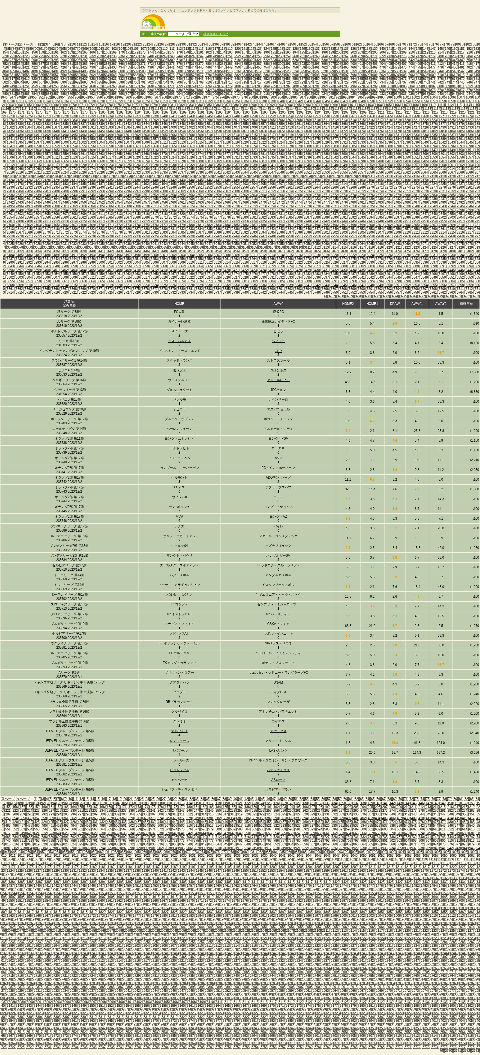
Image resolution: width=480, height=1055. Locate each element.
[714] (237, 82)
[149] (447, 49)
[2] (42, 44)
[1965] (10, 169)
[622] (48, 79)
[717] (258, 82)
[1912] (10, 165)
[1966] (19, 169)
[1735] (325, 150)
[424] (48, 67)
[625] (70, 79)
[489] (41, 71)
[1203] (309, 112)
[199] (331, 52)
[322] (266, 60)
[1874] (145, 161)
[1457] (208, 131)
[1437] (28, 131)
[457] (288, 67)
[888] (63, 94)
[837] (172, 90)
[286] (5, 60)
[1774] (199, 154)
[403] (374, 64)
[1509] (199, 135)
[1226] (37, 116)
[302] (121, 60)
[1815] (91, 157)
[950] (34, 97)
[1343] (136, 124)
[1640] (424, 142)
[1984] (181, 169)
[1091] (261, 105)
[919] (288, 94)
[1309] (307, 120)
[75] (430, 44)
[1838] (298, 157)
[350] (469, 60)
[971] (186, 97)
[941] (447, 94)
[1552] (109, 139)
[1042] (298, 101)
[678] (454, 79)
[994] (352, 97)
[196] (309, 52)
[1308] (298, 120)
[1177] (75, 112)
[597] (346, 75)
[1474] (361, 131)
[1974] (91, 169)
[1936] (226, 165)
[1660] (127, 146)
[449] (230, 67)
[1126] (94, 109)
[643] (200, 79)
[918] (280, 94)
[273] (389, 56)
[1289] (127, 120)
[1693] (424, 146)
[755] (56, 86)
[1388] (64, 127)
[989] (316, 97)
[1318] (388, 120)
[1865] (64, 161)
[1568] (253, 139)
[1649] (28, 146)
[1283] (73, 120)
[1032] (208, 101)
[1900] (379, 161)
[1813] (73, 157)
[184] (222, 52)
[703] (157, 82)
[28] (172, 44)
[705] (172, 82)
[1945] (307, 165)
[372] (150, 64)
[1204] (318, 112)
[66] (381, 44)
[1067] (45, 105)
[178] (179, 52)
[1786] (307, 154)
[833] (142, 90)
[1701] (19, 150)
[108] (150, 49)
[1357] (262, 124)
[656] (295, 79)
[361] (70, 64)
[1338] (91, 124)
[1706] (64, 150)
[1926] (136, 165)
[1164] (436, 109)
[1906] (433, 161)
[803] (404, 86)
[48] (282, 44)
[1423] (379, 127)
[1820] (136, 157)
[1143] (247, 109)
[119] (230, 49)
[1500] (118, 135)
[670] (396, 79)
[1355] (244, 124)
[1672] (235, 146)
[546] (454, 71)
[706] (179, 82)
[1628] (316, 142)
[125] (273, 49)
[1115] (475, 105)
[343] (418, 60)
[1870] (109, 161)
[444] (193, 67)
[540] (411, 71)
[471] (389, 67)
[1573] (298, 139)
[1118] (23, 109)
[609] (432, 75)
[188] (251, 52)
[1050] (370, 101)
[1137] (193, 109)
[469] (374, 67)
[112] (179, 49)
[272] (382, 56)
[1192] (210, 112)
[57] (331, 44)
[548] (469, 71)
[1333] (46, 124)
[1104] (378, 105)
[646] (222, 79)
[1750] (460, 150)
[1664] (163, 146)
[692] (77, 82)
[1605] (109, 142)
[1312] (334, 120)
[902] (164, 94)
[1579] (352, 139)
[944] (469, 94)
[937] (418, 94)
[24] (150, 44)
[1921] (91, 165)
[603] (389, 75)
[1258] (325, 116)
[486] (19, 71)
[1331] (28, 124)
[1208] (354, 112)
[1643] (451, 142)
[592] (309, 75)
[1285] (91, 120)
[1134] (166, 109)
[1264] (379, 116)
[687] (41, 82)
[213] (432, 52)
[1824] (172, 157)
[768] (150, 86)
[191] (273, 52)
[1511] (217, 135)
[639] (172, 79)
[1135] (175, 109)
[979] (244, 97)
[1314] (352, 120)
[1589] (442, 139)
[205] (374, 52)
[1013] (37, 101)
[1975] (100, 169)
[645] (215, 79)
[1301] (235, 120)
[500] (121, 71)
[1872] (127, 161)
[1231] (82, 116)
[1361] (298, 124)
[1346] (163, 124)
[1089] (243, 105)
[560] (77, 75)
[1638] (406, 142)
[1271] (442, 116)
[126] (280, 49)
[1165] (445, 109)
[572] (164, 75)
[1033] (217, 101)
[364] (92, 64)
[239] (142, 56)
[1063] (9, 105)
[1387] (55, 127)
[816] (19, 90)
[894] (106, 94)
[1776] (217, 154)
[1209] (363, 112)
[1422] (370, 127)
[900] (150, 94)
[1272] (451, 116)
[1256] (307, 116)
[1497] (91, 135)
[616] (5, 79)
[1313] (343, 120)
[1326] (460, 120)
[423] (41, 67)
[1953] (379, 165)
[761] (99, 86)
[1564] (217, 139)
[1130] (130, 109)
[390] (280, 64)
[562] (92, 75)
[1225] (28, 116)
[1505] (163, 135)
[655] (288, 79)
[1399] (163, 127)
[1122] (58, 109)
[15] (100, 44)
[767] (142, 86)
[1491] (37, 135)
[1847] (379, 157)
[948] (19, 97)
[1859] (10, 161)
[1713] (127, 150)
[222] (19, 56)
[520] (266, 71)
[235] (114, 56)
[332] (338, 60)
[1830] (226, 157)
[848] (251, 90)
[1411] (271, 127)
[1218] (444, 112)
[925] (331, 94)
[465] (346, 67)
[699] (128, 82)
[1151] (319, 109)
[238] (135, 56)
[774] (193, 86)
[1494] (64, 135)
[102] (106, 49)
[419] (12, 67)
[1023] (127, 101)
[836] (164, 90)
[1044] (316, 101)
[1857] (469, 157)
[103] (114, 49)
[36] (216, 44)
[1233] (100, 116)
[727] (331, 82)
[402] (367, 64)
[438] (150, 67)
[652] (266, 79)
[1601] (73, 142)
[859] (331, 90)
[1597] (37, 142)
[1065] (27, 105)
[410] (425, 64)
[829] (114, 90)
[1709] (91, 150)
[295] (70, 60)
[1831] (235, 157)
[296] (77, 60)
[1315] (361, 120)
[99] (86, 49)
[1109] (423, 105)
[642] (193, 79)
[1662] (145, 146)
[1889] (280, 161)
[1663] (154, 146)
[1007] (460, 97)
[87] (20, 49)
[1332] (37, 124)
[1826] (190, 157)
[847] (244, 90)
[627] (84, 79)
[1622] (262, 142)
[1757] (46, 154)
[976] (222, 97)
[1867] (82, 161)
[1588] (433, 139)
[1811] (55, 157)
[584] (251, 75)
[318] (237, 60)
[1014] (46, 101)
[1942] (280, 165)
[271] (374, 56)
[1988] (217, 169)
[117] (215, 49)
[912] (237, 94)
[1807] (19, 157)
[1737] (343, 150)
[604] (396, 75)
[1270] (433, 116)
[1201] (291, 112)
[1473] (352, 131)
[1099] (333, 105)
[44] (260, 44)
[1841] (325, 157)
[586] (266, 75)
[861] (346, 90)
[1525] (343, 135)
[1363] (316, 124)
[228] (63, 56)
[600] (367, 75)
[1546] (55, 139)
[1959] (433, 165)
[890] (77, 94)
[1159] (391, 109)
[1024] (136, 101)
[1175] (57, 112)
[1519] (289, 135)
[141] (389, 49)
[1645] (469, 142)
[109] (157, 49)
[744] (454, 82)
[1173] (39, 112)
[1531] (397, 135)
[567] (128, 75)
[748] (5, 86)
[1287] (109, 120)
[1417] (325, 127)
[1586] (415, 139)
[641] (186, 79)
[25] (155, 44)
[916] (266, 94)
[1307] (289, 120)
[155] (12, 52)
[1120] (40, 109)
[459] (302, 67)
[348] (454, 60)
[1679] (298, 146)
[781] (244, 86)
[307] (157, 60)
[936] (411, 94)
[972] (193, 97)
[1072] (90, 105)
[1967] (28, 169)
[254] (251, 56)
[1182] (120, 112)
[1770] (163, 154)
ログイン (224, 10)
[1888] (271, 161)
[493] (70, 71)
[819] (41, 90)
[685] (26, 82)
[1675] (262, 146)
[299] (99, 60)
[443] (186, 67)
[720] (280, 82)
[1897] (352, 161)
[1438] (37, 131)
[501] (128, 71)
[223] (26, 56)
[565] (114, 75)
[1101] (351, 105)
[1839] (307, 157)
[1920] (82, 165)
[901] (157, 94)
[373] (157, 64)
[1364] (325, 124)
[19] (122, 44)
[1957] (415, 165)
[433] (114, 67)
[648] (237, 79)
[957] (84, 97)
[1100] (342, 105)
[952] (48, 97)
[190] (266, 52)
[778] (222, 86)
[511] (200, 71)
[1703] (37, 150)
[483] (476, 67)
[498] (106, 71)
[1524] (334, 135)
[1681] (316, 146)
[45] (265, 44)
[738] (411, 82)
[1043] (307, 101)
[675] (432, 79)
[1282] (64, 120)
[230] (77, 56)
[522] (280, 71)
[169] (114, 52)
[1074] (108, 105)
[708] (193, 82)
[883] (26, 94)
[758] (77, 86)
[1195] (237, 112)
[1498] (100, 135)
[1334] (55, 124)
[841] (200, 90)
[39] (232, 44)
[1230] (73, 116)
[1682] (325, 146)
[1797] (406, 154)
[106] (136, 49)
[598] (353, 75)
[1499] (109, 135)
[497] (99, 71)
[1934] (208, 165)
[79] (452, 44)
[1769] (154, 154)
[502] (135, 71)
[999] (389, 97)
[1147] (283, 109)
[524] (295, 71)
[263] (316, 56)
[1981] (154, 169)
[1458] (217, 131)
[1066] (36, 105)
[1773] (190, 154)
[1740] (370, 150)
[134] (338, 49)
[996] (367, 97)
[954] (62, 97)
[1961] (451, 165)
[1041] (289, 101)
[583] (244, 75)
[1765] (118, 154)
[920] (295, 94)
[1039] (271, 101)
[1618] (226, 142)
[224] (34, 56)
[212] (425, 52)
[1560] (181, 139)
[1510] (208, 135)
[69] (397, 44)
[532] (353, 71)
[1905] (424, 161)
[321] (258, 60)
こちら (270, 10)
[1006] (451, 97)
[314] (208, 60)
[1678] (289, 146)
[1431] (451, 127)
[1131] (139, 109)
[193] (288, 52)
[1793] (370, 154)
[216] (454, 52)
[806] (425, 86)
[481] (462, 67)
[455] (273, 67)
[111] (172, 49)
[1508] (190, 135)
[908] (208, 94)
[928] (353, 94)
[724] (309, 82)
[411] (432, 64)
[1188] (174, 112)
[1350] (199, 124)
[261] (302, 56)
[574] (179, 75)
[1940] (262, 165)
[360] (63, 64)
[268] (353, 56)
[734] (382, 82)
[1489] (19, 135)
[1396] (136, 127)
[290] (34, 60)
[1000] (397, 97)
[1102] (360, 105)
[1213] (399, 112)
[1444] (91, 131)
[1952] (370, 165)
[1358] (271, 124)
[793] (331, 86)
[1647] (10, 146)
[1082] (180, 105)
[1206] (336, 112)
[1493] (55, 135)
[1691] (406, 146)
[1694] (433, 146)
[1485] (460, 131)
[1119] (32, 109)
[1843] (343, 157)
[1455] (190, 131)
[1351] (208, 124)
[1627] (307, 142)
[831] (128, 90)
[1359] (280, 124)
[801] (389, 86)
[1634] (370, 142)
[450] (237, 67)
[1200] (282, 112)
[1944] (298, 165)
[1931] (181, 165)
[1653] (64, 146)
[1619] (235, 142)
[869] (404, 90)
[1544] (37, 139)
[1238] (145, 116)
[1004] (433, 97)
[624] (63, 79)
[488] (34, 71)
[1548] (73, 139)
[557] (56, 75)
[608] (425, 75)
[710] (208, 82)
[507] (172, 71)
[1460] (235, 131)
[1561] (190, 139)
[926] (338, 94)
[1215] (417, 112)
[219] (476, 52)
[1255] (298, 116)
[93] (53, 49)
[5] (53, 44)
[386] (251, 64)
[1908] (451, 161)
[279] (432, 56)
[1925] (127, 165)
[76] (436, 44)
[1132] (148, 109)
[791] (316, 86)
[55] (320, 44)
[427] (70, 67)
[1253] (280, 116)
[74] (425, 44)
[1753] (10, 154)
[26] (161, 44)
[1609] (145, 142)
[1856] (460, 157)
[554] (34, 75)
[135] (346, 49)
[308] (164, 60)
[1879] (190, 161)
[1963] (469, 165)
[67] (386, 44)
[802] (396, 86)
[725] (316, 82)
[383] (230, 64)
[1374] (415, 124)
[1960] (442, 165)
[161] (56, 52)
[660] (324, 79)
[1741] (379, 150)
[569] (142, 75)
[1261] (352, 116)
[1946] (316, 165)
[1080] (162, 105)
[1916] (46, 165)
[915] (258, 94)
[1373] (406, 124)
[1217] (435, 112)
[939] (432, 94)
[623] (56, 79)
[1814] (82, 157)
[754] (48, 86)
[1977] (118, 169)
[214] (440, 52)
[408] (411, 64)
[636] (150, 79)
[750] (19, 86)
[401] (360, 64)
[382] (222, 64)
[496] (92, 71)
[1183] (129, 112)
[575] (186, 75)
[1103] (369, 105)
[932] (382, 94)
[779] (230, 86)
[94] (58, 49)
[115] (200, 49)
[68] (392, 44)
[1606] (118, 142)
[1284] (82, 120)
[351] (476, 60)
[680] (469, 79)
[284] (469, 56)
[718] (266, 82)
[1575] (316, 139)
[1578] (343, 139)
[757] (70, 86)
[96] (69, 49)
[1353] (226, 124)
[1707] (73, 150)
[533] (360, 71)
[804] (411, 86)
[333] (346, 60)
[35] (210, 44)
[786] (280, 86)
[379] (200, 64)
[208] (396, 52)
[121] (244, 49)
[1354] (235, 124)
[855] (302, 90)
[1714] (136, 150)
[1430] (442, 127)
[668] (382, 79)
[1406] (226, 127)
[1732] (298, 150)
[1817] (109, 157)
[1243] (190, 116)
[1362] (307, 124)
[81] (463, 44)
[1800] (433, 154)
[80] (458, 44)
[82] (469, 44)
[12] (84, 44)
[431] (99, 67)
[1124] (76, 109)
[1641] (433, 142)
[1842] (334, 157)
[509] (186, 71)
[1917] (55, 165)
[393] (302, 64)
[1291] (145, 120)
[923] (316, 94)
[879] (476, 90)
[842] (208, 90)
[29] (177, 44)
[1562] (199, 139)
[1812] (64, 157)
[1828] (208, 157)
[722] (295, 82)
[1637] (397, 142)
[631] (114, 79)
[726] (324, 82)
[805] (418, 86)
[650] (251, 79)
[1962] (460, 165)
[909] (215, 94)
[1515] (253, 135)
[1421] (361, 127)
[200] (338, 52)
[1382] (10, 127)
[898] (135, 94)
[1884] (235, 161)
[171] (128, 52)
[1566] (235, 139)
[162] (63, 52)
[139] (374, 49)
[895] (114, 94)
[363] (84, 64)
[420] (19, 67)
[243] (172, 56)
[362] (77, 64)
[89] (31, 49)
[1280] (46, 120)
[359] (56, 64)
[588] (280, 75)
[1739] (361, 150)
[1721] (199, 150)
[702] (150, 82)
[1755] (28, 154)
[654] (280, 79)
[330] (324, 60)
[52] (304, 44)
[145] (418, 49)
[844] (222, 90)
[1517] (271, 135)
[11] (78, 44)
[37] (221, 44)
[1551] (100, 139)
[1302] (244, 120)
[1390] (82, 127)
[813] (476, 86)
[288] (19, 60)
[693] (84, 82)
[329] (316, 60)
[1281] (55, 120)
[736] (396, 82)
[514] (222, 71)
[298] (92, 60)
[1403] (199, 127)
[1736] (334, 150)
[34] (205, 44)
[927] (346, 94)
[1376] (433, 124)
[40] (238, 44)
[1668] (199, 146)
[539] (404, 71)
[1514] (244, 135)
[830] (121, 90)
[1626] (298, 142)
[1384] (28, 127)
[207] (389, 52)
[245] (186, 56)
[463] (331, 67)
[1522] (316, 135)
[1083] (189, 105)
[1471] (334, 131)
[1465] (280, 131)
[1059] (451, 101)
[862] (353, 90)
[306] (150, 60)
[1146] (274, 109)
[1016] (64, 101)
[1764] (109, 154)
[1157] (373, 109)
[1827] (199, 157)
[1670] (217, 146)
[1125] (85, 109)
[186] (237, 52)
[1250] (253, 116)
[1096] (306, 105)
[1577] (334, 139)
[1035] (235, 101)
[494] (77, 71)
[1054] (406, 101)
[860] (338, 90)
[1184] (138, 112)
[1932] (190, 165)
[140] (382, 49)
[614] (469, 75)
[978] (236, 97)
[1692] (415, 146)
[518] (251, 71)
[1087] (225, 105)
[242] (164, 56)
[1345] (154, 124)
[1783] (280, 154)
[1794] (379, 154)
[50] (293, 44)
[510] (193, 71)
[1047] (343, 101)
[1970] (55, 169)
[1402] (190, 127)
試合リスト (211, 34)
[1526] (352, 135)
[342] (411, 60)
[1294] (172, 120)
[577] (200, 75)
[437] (142, 67)
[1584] (397, 139)
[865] (374, 90)
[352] (5, 64)
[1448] (127, 131)
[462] (324, 67)
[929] (360, 94)
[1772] (181, 154)
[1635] (379, 142)
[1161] (409, 109)
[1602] (82, 142)
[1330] (19, 124)
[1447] (118, 131)
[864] (367, 90)
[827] (99, 90)
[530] (338, 71)
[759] (84, 86)
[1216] (426, 112)
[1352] (217, 124)
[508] (179, 71)
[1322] (424, 120)
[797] (360, 86)
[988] (309, 97)
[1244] (199, 116)
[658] (309, 79)
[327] (302, 60)
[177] (172, 52)
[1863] (46, 161)
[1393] (109, 127)
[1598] (46, 142)
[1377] (442, 124)
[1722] (208, 150)
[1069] (63, 105)
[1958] (424, 165)
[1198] (264, 112)
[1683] (334, 146)
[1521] (307, 135)
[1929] (163, 165)
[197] (316, 52)
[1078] (144, 105)
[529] (331, 71)
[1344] (145, 124)
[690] (63, 82)
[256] (266, 56)
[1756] (37, 154)
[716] (251, 82)
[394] (309, 64)
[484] (5, 71)
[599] (360, 75)
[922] (309, 94)
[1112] (449, 105)
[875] (447, 90)
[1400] (172, 127)
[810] (454, 86)
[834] (150, 90)
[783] (258, 86)
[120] (237, 49)
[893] (99, 94)
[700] (135, 82)
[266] (338, 56)
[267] (346, 56)
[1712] (118, 150)
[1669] (208, 146)
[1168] (472, 109)
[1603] (91, 142)
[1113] (458, 105)
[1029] (181, 101)
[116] (208, 49)
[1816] (100, 157)
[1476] (379, 131)
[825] (84, 90)
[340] (396, 60)
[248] (208, 56)
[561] (84, 75)
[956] (77, 97)
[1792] (361, 154)
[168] (106, 52)
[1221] (471, 112)
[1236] (127, 116)
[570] (150, 75)
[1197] (255, 112)
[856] (309, 90)
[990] (324, 97)
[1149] (301, 109)
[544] (440, 71)
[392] (295, 64)
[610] (440, 75)
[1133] (157, 109)
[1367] (352, 124)
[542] (425, 71)
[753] (41, 86)
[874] (440, 90)
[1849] (397, 157)
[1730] (280, 150)
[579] (215, 75)
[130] (309, 49)
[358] (48, 64)
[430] (92, 67)
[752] (34, 86)
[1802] (451, 154)
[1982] (163, 169)
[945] (476, 94)
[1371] (388, 124)
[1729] (271, 150)
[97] (75, 49)
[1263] (370, 116)
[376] (179, 64)
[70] (403, 44)
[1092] (270, 105)
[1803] (460, 154)
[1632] (352, 142)
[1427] (415, 127)
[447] (215, 67)
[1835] (271, 157)
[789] (302, 86)
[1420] (352, 127)
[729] (346, 82)
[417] (476, 64)
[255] (258, 56)
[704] (164, 82)
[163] (70, 52)
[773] (186, 86)
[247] (200, 56)
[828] (106, 90)
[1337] (82, 124)
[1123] (67, 109)
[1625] (289, 142)
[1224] (19, 116)
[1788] (325, 154)
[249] (215, 56)
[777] (215, 86)
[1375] (424, 124)
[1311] (325, 120)
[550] (5, 75)
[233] (99, 56)
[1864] (55, 161)
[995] (360, 97)
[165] (84, 52)
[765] (128, 86)
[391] (288, 64)
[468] (367, 67)
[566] (121, 75)
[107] (143, 49)
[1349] (190, 124)
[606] (411, 75)
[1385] (37, 127)
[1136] (184, 109)
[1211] (381, 112)
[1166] (454, 109)
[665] (360, 79)
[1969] (46, 169)
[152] (469, 49)
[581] (230, 75)
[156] (19, 52)
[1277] (19, 120)
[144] (411, 49)
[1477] (388, 131)
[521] (273, 71)
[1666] (181, 146)
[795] (346, 86)
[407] (404, 64)
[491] (56, 71)
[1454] (181, 131)
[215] (447, 52)
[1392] (100, 127)
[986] (294, 97)
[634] (135, 79)
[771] (172, 86)
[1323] (433, 120)
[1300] (226, 120)
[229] (70, 56)
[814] (5, 90)
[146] (425, 49)
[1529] (379, 135)
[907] (200, 94)
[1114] (466, 105)
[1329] (10, 124)
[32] (194, 44)
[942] (454, 94)
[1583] (388, 139)
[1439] (46, 131)
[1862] (37, 161)
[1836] (280, 157)
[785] (273, 86)
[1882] (217, 161)
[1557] (154, 139)
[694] (92, 82)
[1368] (361, 124)
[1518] (280, 135)
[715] (244, 82)
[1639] (415, 142)
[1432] (460, 127)
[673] (418, 79)
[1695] (442, 146)
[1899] (370, 161)
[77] (441, 44)
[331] (331, 60)
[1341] (118, 124)
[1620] (244, 142)
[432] (106, 67)
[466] (353, 67)
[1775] (208, 154)
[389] (273, 64)
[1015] (55, 101)
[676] (440, 79)
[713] (230, 82)
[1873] (136, 161)
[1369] (370, 124)
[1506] (172, 135)
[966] (150, 97)
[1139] (211, 109)
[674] (425, 79)
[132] (324, 49)
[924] (324, 94)
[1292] (154, 120)
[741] (432, 82)
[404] (382, 64)
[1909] (460, 161)
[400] (353, 64)
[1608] (136, 142)
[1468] (307, 131)
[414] (454, 64)
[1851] (415, 157)
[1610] (154, 142)
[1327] (469, 120)
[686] (34, 82)
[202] (353, 52)
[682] (5, 82)
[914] (251, 94)
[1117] (14, 109)
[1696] (451, 146)
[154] (5, 52)
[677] (447, 79)
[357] (41, 64)
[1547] (64, 139)
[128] (295, 49)
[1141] (229, 109)
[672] (411, 79)
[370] (135, 64)
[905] (186, 94)
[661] (331, 79)
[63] (364, 44)
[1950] (352, 165)
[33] (199, 44)
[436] (135, 67)
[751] (26, 86)
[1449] (136, 131)
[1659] (118, 146)
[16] (106, 44)
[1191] (201, 112)
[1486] (469, 131)
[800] (382, 86)
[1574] (307, 139)
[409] (418, 64)
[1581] (370, 139)
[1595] (19, 142)
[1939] (253, 165)
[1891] (298, 161)
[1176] (66, 112)
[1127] (103, 109)
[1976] (109, 169)
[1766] (127, 154)
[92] (47, 49)
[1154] (346, 109)
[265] (331, 56)
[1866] (73, 161)
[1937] (235, 165)
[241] (157, 56)
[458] (295, 67)
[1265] (388, 116)
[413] (447, 64)
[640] (179, 79)
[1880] (199, 161)
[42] (249, 44)
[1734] (316, 150)
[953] (55, 97)
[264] (324, 56)
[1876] (163, 161)
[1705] (55, 150)
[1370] (379, 124)
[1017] (73, 101)
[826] (92, 90)
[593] (316, 75)
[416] (469, 64)
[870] (411, 90)
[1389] (73, 127)
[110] (164, 49)
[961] (113, 97)
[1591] (460, 139)
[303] (128, 60)
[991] (331, 97)
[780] (237, 86)
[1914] (28, 165)
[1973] (82, 169)
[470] (382, 67)
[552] (19, 75)
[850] (266, 90)
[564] (106, 75)
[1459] (226, 131)
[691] (70, 82)
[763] (114, 86)
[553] (26, 75)
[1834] (262, 157)
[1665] (172, 146)
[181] (200, 52)
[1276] (10, 120)
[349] (462, 60)
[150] (454, 49)
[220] (5, 56)
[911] (230, 94)
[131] (316, 49)
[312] (193, 60)
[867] (389, 90)
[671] (404, 79)
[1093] (279, 105)
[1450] (145, 131)
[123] (258, 49)
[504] (150, 71)
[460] (309, 67)
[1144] (256, 109)
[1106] (396, 105)
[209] (404, 52)
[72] (414, 44)
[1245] (208, 116)
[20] (128, 44)
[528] (324, 71)
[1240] (163, 116)
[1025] (145, 101)
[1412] (280, 127)
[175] (157, 52)
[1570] (271, 139)
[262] (309, 56)
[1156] (364, 109)
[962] (120, 97)
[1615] (199, 142)
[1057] (433, 101)
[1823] (163, 157)
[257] (273, 56)
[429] (84, 67)
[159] (41, 52)
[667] (374, 79)
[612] (454, 75)
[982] (266, 97)
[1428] (424, 127)
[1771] (172, 154)
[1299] (217, 120)
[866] (382, 90)
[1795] (388, 154)
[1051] (379, 101)
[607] (418, 75)
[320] (251, 60)
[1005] (442, 97)
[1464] (271, 131)
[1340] (109, 124)
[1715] (145, 150)
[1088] (234, 105)
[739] (418, 82)
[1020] (100, 101)
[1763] (100, 154)
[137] (360, 49)
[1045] (325, 101)
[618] (19, 79)
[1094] (288, 105)
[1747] (433, 150)
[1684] (343, 146)
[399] (346, 64)
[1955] (397, 165)
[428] (77, 67)
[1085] (207, 105)
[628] (92, 79)
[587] (273, 75)
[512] (208, 71)
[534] (367, 71)
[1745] (415, 150)
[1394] (118, 127)
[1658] (109, 146)
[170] (121, 52)
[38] (227, 44)
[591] (302, 75)
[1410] (262, 127)
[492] (63, 71)
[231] (84, 56)
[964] (135, 97)
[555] (41, 75)
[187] (244, 52)
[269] (360, 56)
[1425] (397, 127)
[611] (447, 75)
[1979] (136, 169)
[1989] (226, 169)
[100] (92, 49)
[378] (193, 64)
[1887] (262, 161)
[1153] (337, 109)
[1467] (298, 131)
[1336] (73, 124)
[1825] (181, 157)
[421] (26, 67)
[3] (46, 44)
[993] (345, 97)
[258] (280, 56)
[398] (338, 64)
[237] (128, 56)
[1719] (181, 150)
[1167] (463, 109)
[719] (273, 82)
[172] (135, 52)
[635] (142, 79)
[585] (258, 75)
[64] (370, 44)
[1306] (280, 120)
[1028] (172, 101)
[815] (12, 90)
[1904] (415, 161)
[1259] (334, 116)
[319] (244, 60)
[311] (186, 60)
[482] (469, 67)
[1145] (265, 109)
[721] (288, 82)
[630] (106, 79)
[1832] (244, 157)
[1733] (307, 150)
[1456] (199, 131)
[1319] (397, 120)
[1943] (289, 165)
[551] (12, 75)
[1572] (289, 139)
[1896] (343, 161)
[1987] (208, 169)
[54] (315, 44)
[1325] (451, 120)
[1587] (424, 139)
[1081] (171, 105)
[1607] (127, 142)
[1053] (397, 101)
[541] (418, 71)
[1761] (82, 154)
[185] (230, 52)
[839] (186, 90)
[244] (179, 56)
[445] (200, 67)
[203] (360, 52)
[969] (171, 97)
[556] (48, 75)
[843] (215, 90)
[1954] (388, 165)
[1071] (81, 105)
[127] (288, 49)
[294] (63, 60)
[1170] (12, 112)
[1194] (228, 112)
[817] (26, 90)
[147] (432, 49)
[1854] (442, 157)
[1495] (73, 135)
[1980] (145, 169)
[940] (440, 94)
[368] (121, 64)
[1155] (355, 109)
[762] (106, 86)
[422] (34, 67)
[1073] (99, 105)
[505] (157, 71)
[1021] (109, 101)
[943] (462, 94)
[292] (48, 60)
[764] (121, 86)
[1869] (100, 161)
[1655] (82, 146)
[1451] (154, 131)
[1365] (334, 124)
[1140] (220, 109)
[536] (382, 71)
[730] (353, 82)
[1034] (226, 101)
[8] (64, 44)
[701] (142, 82)
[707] (186, 82)
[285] (476, 56)
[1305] (271, 120)
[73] (419, 44)
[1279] (37, 120)
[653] (273, 79)
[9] (68, 44)
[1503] (145, 135)
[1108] (414, 105)
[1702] (28, 150)
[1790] (343, 154)
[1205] (327, 112)
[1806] (10, 157)
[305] (142, 60)
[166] (92, 52)
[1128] (112, 109)
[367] (114, 64)
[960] (106, 97)
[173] (142, 52)
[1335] (64, 124)
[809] (447, 86)
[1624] (280, 142)
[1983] (172, 169)
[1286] (100, 120)
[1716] (154, 150)
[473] (404, 67)
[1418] (334, 127)
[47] (276, 44)
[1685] (352, 146)
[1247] (226, 116)
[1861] (28, 161)
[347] (447, 60)
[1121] (49, 109)
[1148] (292, 109)
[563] (99, 75)
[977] (229, 97)
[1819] (127, 157)
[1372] (397, 124)
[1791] (352, 154)
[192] (280, 52)
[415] (462, 64)
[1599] (55, 142)
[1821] (145, 157)
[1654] (73, 146)
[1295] (181, 120)
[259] (288, 56)
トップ (223, 34)
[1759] (64, 154)
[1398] (154, 127)
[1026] (154, 101)
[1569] (262, 139)
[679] (462, 79)
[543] (432, 71)
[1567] (244, 139)
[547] (462, 71)
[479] (447, 67)
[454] (266, 67)
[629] (99, 79)
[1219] (453, 112)
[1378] (451, 124)
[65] (375, 44)
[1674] (253, 146)
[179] (186, 52)
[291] (41, 60)
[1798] (415, 154)
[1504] (154, 135)
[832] (135, 90)
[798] (367, 86)
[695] (99, 82)
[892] (92, 94)
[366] (106, 64)
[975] (215, 97)
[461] (316, 67)
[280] (440, 56)
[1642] (442, 142)
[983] (273, 97)
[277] (418, 56)
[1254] (289, 116)
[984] (280, 97)
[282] (454, 56)
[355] (26, 64)
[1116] (5, 109)
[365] (99, 64)
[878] (469, 90)
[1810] (46, 157)
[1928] (154, 165)
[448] (222, 67)
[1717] (163, 150)
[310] (179, 60)
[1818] (118, 157)
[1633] (361, 142)
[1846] (370, 157)
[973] (200, 97)
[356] (34, 64)
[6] (57, 44)
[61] (353, 44)
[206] (382, 52)
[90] (36, 49)
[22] (139, 44)
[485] (12, 71)
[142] (396, 49)
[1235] (118, 116)
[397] (331, 64)
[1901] (388, 161)
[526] (309, 71)
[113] (186, 49)
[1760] (73, 154)
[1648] (19, 146)
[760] (92, 86)
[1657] (100, 146)
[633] (128, 79)
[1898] (361, 161)
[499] (114, 71)
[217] (462, 52)
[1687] (370, 146)
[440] (164, 67)
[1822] (154, 157)
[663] (346, 79)
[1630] (334, 142)
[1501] (127, 135)
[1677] (280, 146)
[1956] (406, 165)
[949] (26, 97)
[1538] (460, 135)
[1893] (316, 161)
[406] (396, 64)
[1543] (28, 139)
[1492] (46, 135)
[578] (208, 75)
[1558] (163, 139)
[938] (425, 94)
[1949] (343, 165)
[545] (447, 71)
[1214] (408, 112)
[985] (287, 97)
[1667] (190, 146)
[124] (266, 49)
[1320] (406, 120)
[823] (70, 90)
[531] (346, 71)
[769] (157, 86)
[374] (164, 64)
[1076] (126, 105)
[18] (117, 44)
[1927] (145, 165)
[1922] (100, 165)
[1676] (271, 146)
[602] (382, 75)
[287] (12, 60)
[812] (469, 86)
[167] (99, 52)
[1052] (388, 101)
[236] (121, 56)
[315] (215, 60)
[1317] (379, 120)
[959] (99, 97)
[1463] (262, 131)
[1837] (289, 157)
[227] (56, 56)
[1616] (208, 142)
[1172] (30, 112)
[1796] (397, 154)
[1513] (235, 135)
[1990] (235, 169)
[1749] (451, 150)
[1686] (361, 146)
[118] (222, 49)
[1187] (165, 112)
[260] (295, 56)
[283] (462, 56)
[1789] (334, 154)
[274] (396, 56)
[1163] (427, 109)
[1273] (460, 116)
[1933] (199, 165)
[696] (106, 82)
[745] (462, 82)
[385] (244, 64)
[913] (244, 94)
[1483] (442, 131)
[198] (324, 52)
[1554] (127, 139)
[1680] (307, 146)
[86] (14, 49)
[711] (215, 82)
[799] (374, 86)
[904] (179, 94)
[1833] (253, 157)
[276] (411, 56)
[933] (389, 94)
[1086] (216, 105)
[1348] (181, 124)
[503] (142, 71)
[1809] (37, 157)
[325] (288, 60)
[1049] (361, 101)
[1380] (469, 124)
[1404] (208, 127)
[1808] (28, 157)
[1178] (84, 112)
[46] (271, 44)
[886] (48, 94)
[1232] (91, 116)
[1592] (469, 139)
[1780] (253, 154)
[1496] (82, 135)
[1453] (172, 131)
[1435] (10, 131)
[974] (208, 97)
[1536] (442, 135)
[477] (432, 67)
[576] (193, 75)
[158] (34, 52)
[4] (50, 44)
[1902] (397, 161)
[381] (215, 64)
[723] (302, 82)
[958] (92, 97)
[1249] (244, 116)
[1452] (163, 131)
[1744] (406, 150)
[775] (200, 86)
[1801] (442, 154)
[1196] (246, 112)
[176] (164, 52)
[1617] (217, 142)
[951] (41, 97)
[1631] (343, 142)
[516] (237, 71)
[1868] (91, 161)
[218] (469, 52)
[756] (63, 86)
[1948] (334, 165)
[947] (12, 97)
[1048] (352, 101)
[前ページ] (10, 44)
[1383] (19, 127)
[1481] (424, 131)
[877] (462, 90)
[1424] (388, 127)
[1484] (451, 131)
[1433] (469, 127)
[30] (183, 44)
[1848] (388, 157)
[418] (5, 67)
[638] (164, 79)
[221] (12, 56)
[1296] (190, 120)
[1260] (343, 116)
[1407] (235, 127)
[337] (374, 60)
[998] (382, 97)
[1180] (102, 112)
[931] (374, 94)
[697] (114, 82)
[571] (157, 75)
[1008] (469, 97)
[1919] (73, 165)
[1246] (217, 116)
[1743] (397, 150)
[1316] (370, 120)
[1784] (289, 154)
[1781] (262, 154)
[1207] (345, 112)
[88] (25, 49)
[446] (208, 67)
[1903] (406, 161)
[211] (418, 52)
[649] (244, 79)
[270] (367, 56)
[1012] (28, 101)
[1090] (252, 105)
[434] (121, 67)
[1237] (136, 116)
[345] (432, 60)
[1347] (172, 124)
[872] (425, 90)
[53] (309, 44)
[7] (61, 44)
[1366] (343, 124)
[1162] (418, 109)
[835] (157, 90)
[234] (106, 56)
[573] (172, 75)
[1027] (163, 101)
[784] (266, 86)
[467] (360, 67)
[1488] (10, 135)
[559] (70, 75)
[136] (353, 49)
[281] (447, 56)
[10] (73, 44)
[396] (324, 64)
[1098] (324, 105)
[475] (418, 67)
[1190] (192, 112)
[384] (237, 64)
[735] (389, 82)
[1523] (325, 135)
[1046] (334, 101)
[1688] (379, 146)
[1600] (64, 142)
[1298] (208, 120)
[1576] (325, 139)
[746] (469, 82)
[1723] (217, 150)
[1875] (154, 161)
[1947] (325, 165)
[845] (230, 90)
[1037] (253, 101)
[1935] (217, 165)
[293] (56, 60)
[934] (396, 94)
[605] (404, 75)
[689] (56, 82)
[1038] (262, 101)
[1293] (163, 120)
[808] (440, 86)
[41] (243, 44)
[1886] (253, 161)
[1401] (181, 127)
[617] (12, 79)
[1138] (202, 109)
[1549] (82, 139)
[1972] (73, 169)
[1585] (406, 139)
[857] (316, 90)
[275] (404, 56)
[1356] (253, 124)
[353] (12, 64)
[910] (222, 94)
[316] (222, 60)
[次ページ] (25, 44)
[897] (128, 94)
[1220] (462, 112)
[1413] (289, 127)
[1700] (10, 150)
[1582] (379, 139)
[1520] (298, 135)
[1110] (432, 105)
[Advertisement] (253, 21)
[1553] (118, 139)
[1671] (226, 146)
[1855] (451, 157)
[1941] (271, 165)
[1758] (55, 154)
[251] (230, 56)
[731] (360, 82)
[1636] (388, 142)
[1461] (244, 131)
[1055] (415, 101)
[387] (258, 64)
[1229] (64, 116)
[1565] (226, 139)
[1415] (307, 127)
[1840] (316, 157)
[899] (142, 94)
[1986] (199, 169)
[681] (476, 79)
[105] (128, 49)
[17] (111, 44)
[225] (41, 56)
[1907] (442, 161)
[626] (77, 79)
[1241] (172, 116)
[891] (84, 94)
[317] (230, 60)
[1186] (156, 112)
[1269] (424, 116)
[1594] (10, 142)
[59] (342, 44)
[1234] (109, 116)
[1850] (406, 157)
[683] (12, 82)
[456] (280, 67)
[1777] (226, 154)
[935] (404, 94)
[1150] (310, 109)
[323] (273, 60)
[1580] (361, 139)
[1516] (262, 135)
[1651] (46, 146)
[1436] (19, 131)
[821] (56, 90)
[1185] (147, 112)
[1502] (136, 135)
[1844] (352, 157)
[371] (142, 64)
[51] (298, 44)
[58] (337, 44)
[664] (353, 79)
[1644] (460, 142)
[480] (454, 67)
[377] (186, 64)
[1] (38, 44)
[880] (5, 94)
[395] (316, 64)
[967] (157, 97)
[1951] (361, 165)
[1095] (297, 105)
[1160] (400, 109)
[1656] (91, 146)
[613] (462, 75)
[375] (172, 64)
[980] (251, 97)
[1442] (73, 131)
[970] (178, 97)
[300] (106, 60)
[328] (309, 60)
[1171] (21, 112)
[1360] (289, 124)
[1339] (100, 124)
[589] (288, 75)
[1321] (415, 120)
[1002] (415, 97)
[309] (172, 60)
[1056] (424, 101)
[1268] (415, 116)
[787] (288, 86)
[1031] (199, 101)
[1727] (253, 150)
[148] (440, 49)
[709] (200, 82)
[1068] (54, 105)
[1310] (316, 120)
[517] (244, 71)
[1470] (325, 131)
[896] (121, 94)
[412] (440, 64)
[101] (99, 49)
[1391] (91, 127)
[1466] (289, 131)
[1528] (370, 135)
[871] (418, 90)
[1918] (64, 165)
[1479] (406, 131)
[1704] (46, 150)
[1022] (118, 101)
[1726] (244, 150)
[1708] (82, 150)
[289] (26, 60)
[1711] (109, 150)
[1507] (181, 135)
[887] (56, 94)
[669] (389, 79)
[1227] (46, 116)
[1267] (406, 116)
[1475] (370, 131)
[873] (432, 90)
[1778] (235, 154)
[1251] (262, 116)
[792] (324, 86)
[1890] (289, 161)
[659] (316, 79)
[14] (95, 44)
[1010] (10, 101)
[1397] (145, 127)
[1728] (262, 150)
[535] (374, 71)
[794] (338, 86)
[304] (135, 60)
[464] (338, 67)
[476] (425, 67)
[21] (133, 44)
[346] (440, 60)
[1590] (451, 139)
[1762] (91, 154)
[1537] (451, 135)
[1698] (469, 146)
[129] (302, 49)
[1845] (361, 157)
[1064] (18, 105)
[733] (374, 82)
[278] (425, 56)
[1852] (424, 157)
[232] (92, 56)
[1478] (397, 131)
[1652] (55, 146)
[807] (432, 86)
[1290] (136, 120)
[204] (367, 52)
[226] (48, 56)
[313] (200, 60)
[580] (222, 75)
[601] (374, 75)
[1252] (271, 116)
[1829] (217, 157)
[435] (128, 67)
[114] (193, 49)
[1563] (208, 139)
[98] (80, 49)
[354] (19, 64)
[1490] (28, 135)
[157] (26, 52)
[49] (287, 44)
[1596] (28, 142)
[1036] (244, 101)
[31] (188, 44)
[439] (157, 67)
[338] (382, 60)
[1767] (136, 154)
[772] (179, 86)
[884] (34, 94)
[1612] (172, 142)
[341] (404, 60)
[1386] (46, 127)
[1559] (172, 139)
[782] (251, 86)
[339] (389, 60)
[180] (193, 52)
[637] (157, 79)
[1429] (433, 127)
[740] (425, 82)
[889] (70, 94)
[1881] (208, 161)
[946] (4, 97)
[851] (273, 90)
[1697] (460, 146)
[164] (77, 52)
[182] (208, 52)
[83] (474, 44)
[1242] (181, 116)
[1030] (190, 101)
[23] (144, 44)
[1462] (253, 131)
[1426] (406, 127)
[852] (280, 90)
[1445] (100, 131)
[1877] (172, 161)
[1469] (316, 131)
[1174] (48, 112)
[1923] (109, 165)
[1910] (469, 161)
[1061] (469, 101)
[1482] (433, 131)
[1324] (442, 120)
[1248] (235, 116)
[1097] (315, 105)
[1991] (244, 169)
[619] (26, 79)
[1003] (424, 97)
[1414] (298, 127)
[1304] (262, 120)
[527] (316, 71)
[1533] (415, 135)
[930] (367, 94)
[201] (346, 52)
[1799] (424, 154)
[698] (121, 82)
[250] (222, 56)
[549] (476, 71)
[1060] (460, 101)
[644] (208, 79)
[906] (193, 94)
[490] (48, 71)
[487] (26, 71)
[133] (331, 49)
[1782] (271, 154)
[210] (411, 52)
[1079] (153, 105)
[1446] (109, 131)
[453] (258, 67)
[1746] (424, 150)
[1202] (300, 112)
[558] (63, 75)
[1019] (91, 101)
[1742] (388, 150)
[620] (34, 79)
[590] (295, 75)
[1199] (273, 112)
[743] (447, 82)
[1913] (19, 165)
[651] (258, 79)
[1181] (111, 112)
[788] (295, 86)
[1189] (183, 112)
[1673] (244, 146)
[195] (302, 52)
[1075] (117, 105)
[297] (84, 60)
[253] (244, 56)
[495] (84, 71)
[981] (258, 97)
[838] (179, 90)
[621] (41, 79)
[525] (302, 71)
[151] (462, 49)
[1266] (397, 116)
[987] (302, 97)
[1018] (82, 101)
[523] (288, 71)
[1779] (244, 154)
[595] (331, 75)
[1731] (289, 150)
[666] (367, 79)
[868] (396, 90)
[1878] (181, 161)
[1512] (226, 135)
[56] (326, 44)
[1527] (361, 135)
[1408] (244, 127)
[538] (396, 71)
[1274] (469, 116)
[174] (150, 52)
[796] (353, 86)
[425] (56, 67)
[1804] (469, 154)
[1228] (55, 116)
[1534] (424, 135)
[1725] (235, 150)
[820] (48, 90)
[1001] (406, 97)
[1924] (118, 165)
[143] (404, 49)
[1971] (64, 169)
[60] (348, 44)
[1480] (415, 131)
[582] (237, 75)
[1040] (280, 101)
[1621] (253, 142)
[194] (295, 52)
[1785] (298, 154)
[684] (19, 82)
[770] (164, 86)
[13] (89, 44)
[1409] (253, 127)
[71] (408, 44)
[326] (295, 60)
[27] (166, 44)
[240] (150, 56)
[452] (251, 67)
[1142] (238, 109)
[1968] (37, 169)
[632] (121, 79)
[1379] (460, 124)
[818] (34, 90)
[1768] (145, 154)
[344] (425, 60)
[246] (193, 56)
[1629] (325, 142)
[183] (215, 52)
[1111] (440, 105)
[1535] (433, 135)
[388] (266, 64)
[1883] (226, 161)
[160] (48, 52)
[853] (288, 90)
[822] (63, 90)
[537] (389, 71)
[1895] (334, 161)
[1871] (118, 161)
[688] (48, 82)
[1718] (172, 150)
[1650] (37, 146)
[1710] (100, 150)
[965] (142, 97)
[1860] (19, 161)
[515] (230, 71)
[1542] (19, 139)
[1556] (145, 139)
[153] (476, 49)
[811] (462, 86)
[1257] (316, 116)
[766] (135, 86)
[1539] (469, 135)
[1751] (469, 150)
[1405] (217, 127)
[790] (309, 86)
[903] (172, 94)
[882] (19, 94)
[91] (42, 49)
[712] (222, 82)
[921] (302, 94)
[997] (374, 97)
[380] (208, 64)
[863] (360, 90)
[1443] (82, 131)
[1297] (199, 120)
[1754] (19, 154)
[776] (208, 86)
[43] (254, 44)
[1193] (219, 112)
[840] (193, 90)
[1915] (37, 165)
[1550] (91, 139)
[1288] (118, 120)
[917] (273, 94)
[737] (404, 82)
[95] (64, 49)
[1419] (343, 127)
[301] (114, 60)
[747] (476, 82)
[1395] (127, 127)
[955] (70, 97)
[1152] (328, 109)
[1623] (271, 142)
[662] (338, 79)
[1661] (136, 146)
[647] (230, 79)
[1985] (190, 169)
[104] (121, 49)
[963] (128, 97)
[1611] (163, 142)
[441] (172, 67)
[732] (367, 82)
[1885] (244, 161)
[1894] (325, 161)
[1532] (406, 135)
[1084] (198, 105)
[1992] (253, 169)
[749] (12, 86)
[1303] (253, 120)
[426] (63, 67)
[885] (41, 94)
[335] (360, 60)
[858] (324, 90)
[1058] (442, 101)
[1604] (100, 142)
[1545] (46, 139)
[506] (164, 71)
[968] (164, 97)
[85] (9, 49)
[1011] (19, 101)
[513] (215, 71)
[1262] (361, 116)
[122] (251, 49)
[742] (440, 82)
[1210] (372, 112)
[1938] (244, 165)
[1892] (307, 161)
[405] (389, 64)
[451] (244, 67)
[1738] (352, 150)
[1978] (127, 169)
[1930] (172, 165)
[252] (237, 56)
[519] (258, 71)
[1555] (136, 139)
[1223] (10, 116)
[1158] (382, 109)
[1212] (390, 112)
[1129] (121, 109)
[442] (179, 67)
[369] (128, 64)
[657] (302, 79)
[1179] (93, 112)
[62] (359, 44)
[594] (324, 75)
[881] (12, 94)
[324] (280, 60)
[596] (338, 75)
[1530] (388, 135)
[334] (353, 60)
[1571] (280, 139)
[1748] (442, 150)
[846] (237, 90)
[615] (476, 75)
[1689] (388, 146)
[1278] (28, 120)
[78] (447, 44)
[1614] (190, 142)
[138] (367, 49)
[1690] (397, 146)
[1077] (135, 105)
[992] (338, 97)
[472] (396, 67)
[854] (295, 90)
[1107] (405, 105)
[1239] (154, 116)
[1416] (316, 127)
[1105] (387, 105)
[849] (258, 90)
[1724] (226, 150)
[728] (338, 82)
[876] (454, 90)
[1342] (127, 124)
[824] (77, 90)
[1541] (10, 139)
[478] (440, 67)
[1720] (190, 150)
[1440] (55, 131)
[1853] (433, 157)
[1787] (316, 154)
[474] (411, 67)
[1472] (343, 131)
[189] (258, 52)
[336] (367, 60)
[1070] (72, 105)
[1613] (181, 142)
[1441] (64, 131)
